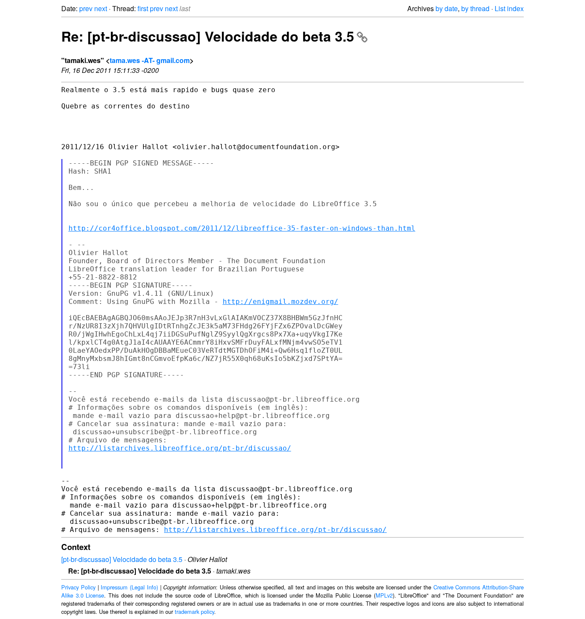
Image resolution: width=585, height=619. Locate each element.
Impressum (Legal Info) (129, 587)
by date (447, 8)
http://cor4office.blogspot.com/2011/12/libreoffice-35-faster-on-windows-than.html (242, 228)
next (100, 8)
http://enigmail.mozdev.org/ (280, 301)
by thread (475, 8)
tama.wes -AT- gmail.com (150, 60)
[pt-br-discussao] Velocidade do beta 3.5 (121, 559)
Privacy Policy (78, 587)
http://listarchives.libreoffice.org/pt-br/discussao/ (180, 448)
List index (509, 8)
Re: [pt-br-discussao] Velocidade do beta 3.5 (207, 36)
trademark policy (194, 611)
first (142, 8)
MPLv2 (384, 595)
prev (86, 8)
